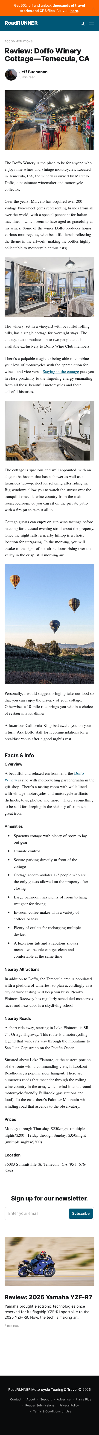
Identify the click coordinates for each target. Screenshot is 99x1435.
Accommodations (19, 41)
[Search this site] (82, 23)
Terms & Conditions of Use (52, 1411)
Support (46, 1399)
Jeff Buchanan (33, 72)
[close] (93, 8)
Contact (15, 1399)
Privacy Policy (69, 1405)
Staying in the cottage (61, 371)
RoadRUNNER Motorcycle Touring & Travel (42, 1389)
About (30, 1399)
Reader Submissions (39, 1405)
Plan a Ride (83, 1399)
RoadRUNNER (21, 23)
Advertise (64, 1399)
